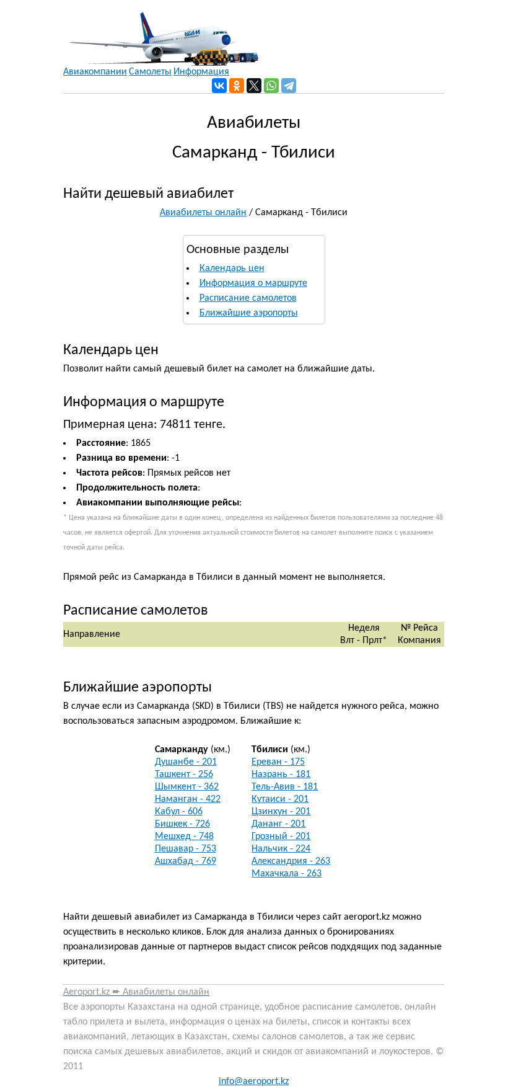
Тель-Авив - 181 (285, 787)
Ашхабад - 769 (185, 861)
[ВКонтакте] (219, 85)
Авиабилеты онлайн (203, 213)
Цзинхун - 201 (281, 812)
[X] (254, 85)
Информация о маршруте (253, 283)
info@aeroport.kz (254, 1082)
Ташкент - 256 (184, 775)
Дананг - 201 (278, 824)
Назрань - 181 (281, 775)
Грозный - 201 (281, 837)
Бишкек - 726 (182, 824)
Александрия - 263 (291, 861)
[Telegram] (288, 85)
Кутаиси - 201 (280, 799)
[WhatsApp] (271, 85)
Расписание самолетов (248, 298)
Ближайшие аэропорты (248, 313)
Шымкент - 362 (187, 787)
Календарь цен (232, 268)
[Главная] (160, 33)
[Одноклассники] (236, 85)
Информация (201, 72)
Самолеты (150, 72)
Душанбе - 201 (186, 762)
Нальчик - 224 (281, 849)
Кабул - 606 (179, 812)
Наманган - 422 (188, 799)
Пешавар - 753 (185, 849)
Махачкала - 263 (287, 874)
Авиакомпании (95, 72)
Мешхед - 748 (184, 837)
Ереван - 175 (278, 762)
